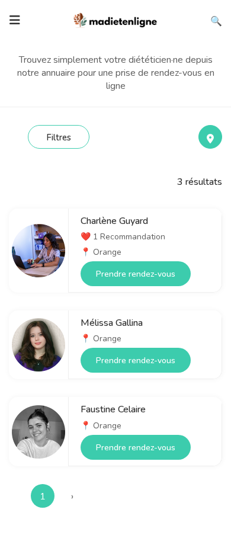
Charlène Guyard (114, 221)
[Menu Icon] (14, 20)
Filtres (58, 137)
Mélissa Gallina (112, 322)
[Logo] (115, 18)
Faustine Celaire (113, 409)
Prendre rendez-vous (135, 274)
